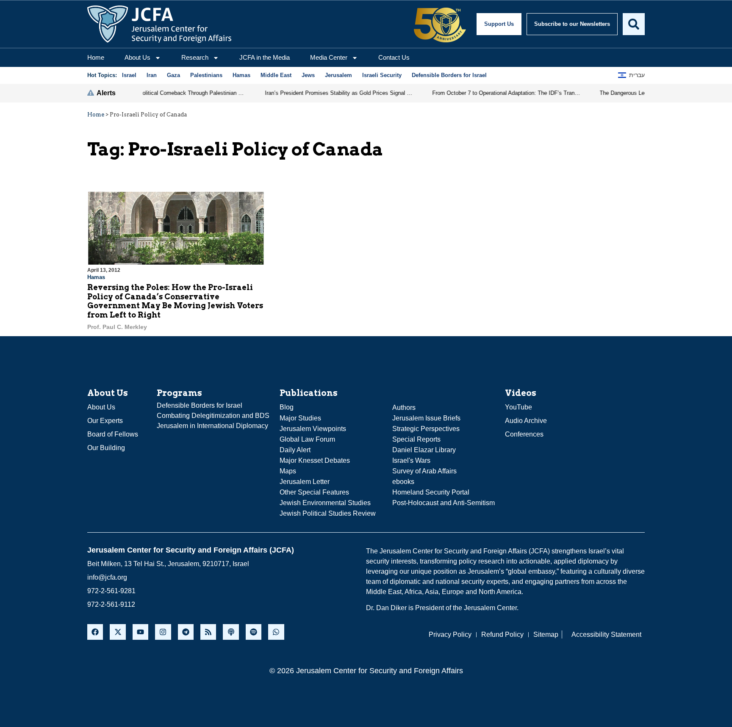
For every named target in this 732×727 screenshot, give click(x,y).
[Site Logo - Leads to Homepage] (159, 24)
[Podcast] (230, 632)
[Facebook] (95, 632)
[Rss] (208, 632)
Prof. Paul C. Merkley (117, 326)
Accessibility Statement (606, 634)
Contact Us (394, 57)
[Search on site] (634, 24)
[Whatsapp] (276, 632)
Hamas (96, 277)
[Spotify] (253, 632)
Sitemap (545, 634)
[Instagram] (163, 632)
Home (95, 57)
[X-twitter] (117, 632)
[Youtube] (140, 632)
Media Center (328, 57)
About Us (137, 57)
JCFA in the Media (264, 57)
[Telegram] (186, 632)
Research (194, 57)
